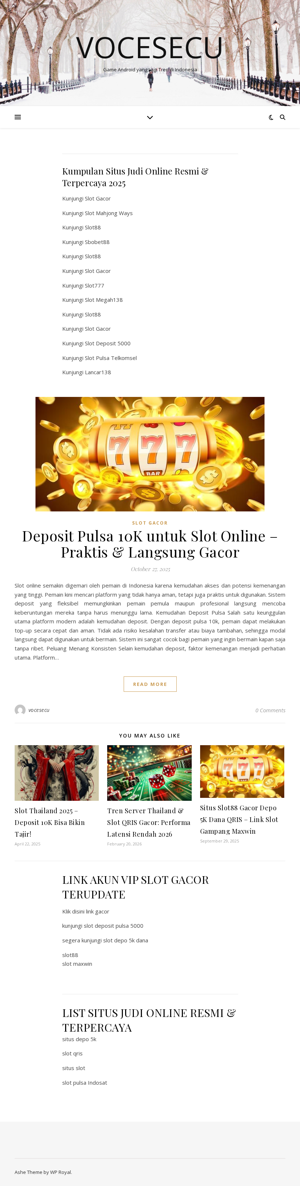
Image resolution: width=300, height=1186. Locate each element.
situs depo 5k (79, 1039)
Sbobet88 (97, 241)
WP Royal (60, 1172)
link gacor (97, 911)
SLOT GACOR (150, 523)
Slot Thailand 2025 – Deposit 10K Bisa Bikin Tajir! (50, 822)
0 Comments (270, 710)
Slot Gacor (98, 198)
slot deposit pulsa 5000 (113, 925)
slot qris (72, 1053)
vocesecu (39, 709)
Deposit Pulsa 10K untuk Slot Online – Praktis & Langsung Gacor (150, 543)
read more (150, 684)
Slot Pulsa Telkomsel (111, 357)
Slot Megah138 (104, 299)
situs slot (73, 1067)
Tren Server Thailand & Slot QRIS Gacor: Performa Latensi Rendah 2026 (149, 822)
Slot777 (94, 285)
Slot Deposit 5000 (108, 343)
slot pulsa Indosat (84, 1082)
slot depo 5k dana (125, 940)
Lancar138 (98, 372)
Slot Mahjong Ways (109, 213)
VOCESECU (150, 46)
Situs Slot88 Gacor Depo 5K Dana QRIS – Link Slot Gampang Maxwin (239, 819)
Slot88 (93, 227)
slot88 (70, 954)
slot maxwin (77, 963)
